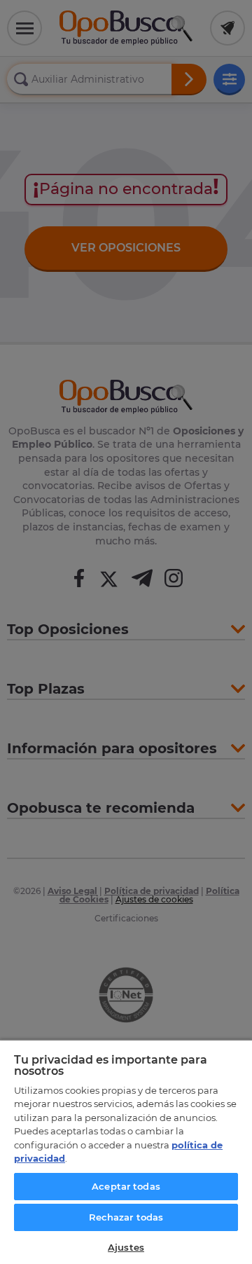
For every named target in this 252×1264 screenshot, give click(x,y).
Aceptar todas (126, 1186)
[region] (126, 1151)
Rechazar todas (126, 1217)
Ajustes (126, 1247)
